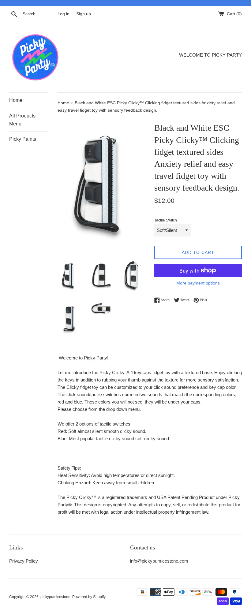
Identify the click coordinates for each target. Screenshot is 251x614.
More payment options (198, 283)
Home (15, 100)
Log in (63, 14)
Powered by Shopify (89, 597)
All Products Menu (22, 119)
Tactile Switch (165, 220)
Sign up (83, 14)
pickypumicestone (55, 597)
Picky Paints (22, 139)
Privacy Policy (23, 561)
